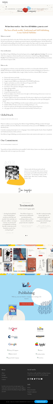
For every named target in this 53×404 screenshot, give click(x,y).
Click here (42, 125)
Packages (4, 375)
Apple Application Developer (38, 54)
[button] (25, 235)
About (3, 373)
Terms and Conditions (7, 388)
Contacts (4, 379)
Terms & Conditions (32, 392)
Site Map (29, 394)
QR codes (9, 90)
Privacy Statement (31, 389)
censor (11, 94)
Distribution (4, 377)
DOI (23, 84)
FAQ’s (28, 387)
